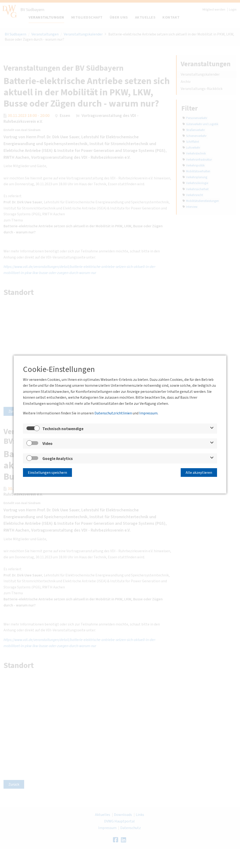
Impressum (148, 413)
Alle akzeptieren (199, 472)
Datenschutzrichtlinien (113, 413)
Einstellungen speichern (47, 472)
